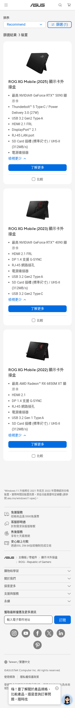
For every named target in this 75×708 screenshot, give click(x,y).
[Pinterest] (37, 645)
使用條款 (9, 677)
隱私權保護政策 (29, 677)
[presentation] (41, 24)
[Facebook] (37, 633)
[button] (6, 5)
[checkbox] (37, 179)
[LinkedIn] (61, 633)
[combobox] (24, 24)
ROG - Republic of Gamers (35, 562)
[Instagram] (14, 633)
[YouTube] (26, 633)
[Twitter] (49, 633)
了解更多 (37, 167)
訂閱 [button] (62, 620)
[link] (37, 5)
